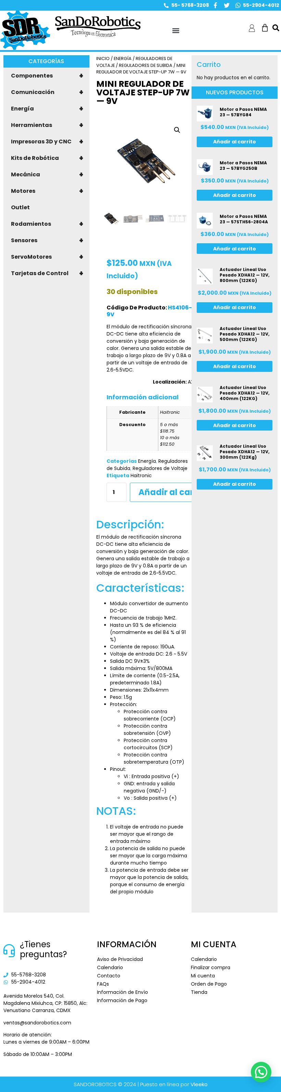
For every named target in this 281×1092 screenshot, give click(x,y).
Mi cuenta (203, 975)
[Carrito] (265, 28)
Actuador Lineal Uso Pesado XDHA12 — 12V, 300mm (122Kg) (244, 451)
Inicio (103, 58)
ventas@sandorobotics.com (37, 1022)
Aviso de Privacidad (120, 959)
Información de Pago (122, 1000)
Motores (47, 191)
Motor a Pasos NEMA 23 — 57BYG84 (243, 112)
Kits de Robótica (47, 158)
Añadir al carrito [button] (234, 141)
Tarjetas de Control (47, 273)
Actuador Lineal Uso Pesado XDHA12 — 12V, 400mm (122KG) (244, 393)
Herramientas (47, 125)
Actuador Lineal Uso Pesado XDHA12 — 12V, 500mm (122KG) (244, 334)
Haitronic (141, 475)
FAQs (103, 984)
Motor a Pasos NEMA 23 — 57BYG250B (243, 165)
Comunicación (47, 92)
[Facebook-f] (215, 5)
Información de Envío (122, 992)
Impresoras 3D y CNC (47, 141)
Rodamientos (47, 224)
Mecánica (47, 174)
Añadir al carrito (173, 492)
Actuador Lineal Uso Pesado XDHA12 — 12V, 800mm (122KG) (244, 275)
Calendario (110, 967)
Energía (47, 109)
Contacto (108, 975)
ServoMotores (47, 257)
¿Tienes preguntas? (43, 949)
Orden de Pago (209, 984)
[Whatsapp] (238, 5)
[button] (175, 30)
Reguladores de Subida (145, 65)
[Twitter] (227, 5)
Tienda (199, 992)
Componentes (47, 76)
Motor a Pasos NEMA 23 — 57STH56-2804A (244, 219)
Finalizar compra (210, 967)
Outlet (20, 207)
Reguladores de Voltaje (160, 468)
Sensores (47, 240)
